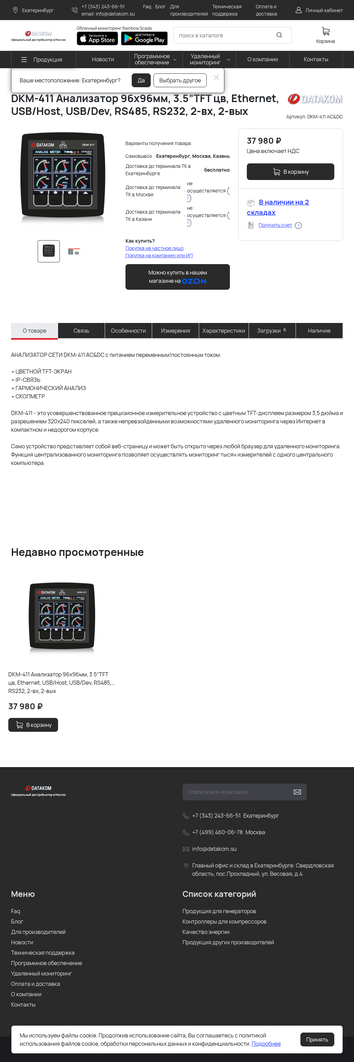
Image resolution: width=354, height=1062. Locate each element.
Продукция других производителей (228, 942)
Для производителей (38, 932)
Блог (17, 921)
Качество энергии (206, 932)
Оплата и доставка (35, 984)
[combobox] (232, 35)
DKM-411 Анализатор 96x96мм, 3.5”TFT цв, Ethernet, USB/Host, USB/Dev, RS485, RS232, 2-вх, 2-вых (59, 682)
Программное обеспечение (46, 963)
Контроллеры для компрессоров (225, 921)
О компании (26, 994)
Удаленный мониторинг (41, 973)
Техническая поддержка (43, 952)
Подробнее (266, 1043)
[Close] (216, 77)
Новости (22, 942)
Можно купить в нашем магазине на (177, 277)
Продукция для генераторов (219, 911)
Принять (317, 1039)
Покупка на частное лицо (154, 248)
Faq (15, 911)
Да (141, 80)
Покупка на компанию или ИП (159, 255)
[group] (62, 180)
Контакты (23, 1004)
